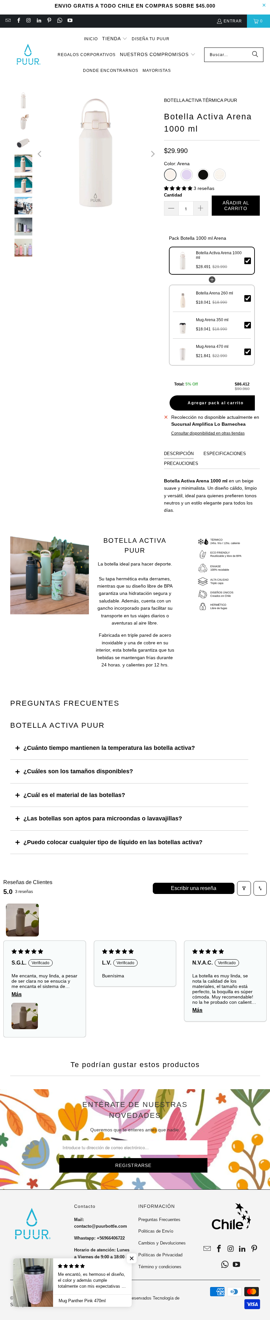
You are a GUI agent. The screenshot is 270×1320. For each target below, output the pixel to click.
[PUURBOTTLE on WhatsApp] (59, 21)
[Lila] (186, 175)
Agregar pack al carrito (215, 403)
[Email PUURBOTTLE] (8, 21)
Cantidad (173, 195)
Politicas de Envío (155, 1231)
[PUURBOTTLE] (28, 55)
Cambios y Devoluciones (162, 1243)
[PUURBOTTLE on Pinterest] (49, 21)
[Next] (152, 154)
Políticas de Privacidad (160, 1254)
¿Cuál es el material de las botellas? (74, 795)
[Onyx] (203, 175)
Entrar (233, 21)
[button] (114, 39)
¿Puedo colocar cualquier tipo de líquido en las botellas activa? (112, 842)
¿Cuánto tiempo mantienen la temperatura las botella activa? (109, 748)
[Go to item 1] (22, 920)
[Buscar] (255, 54)
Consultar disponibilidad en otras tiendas (208, 433)
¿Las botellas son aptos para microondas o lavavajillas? (102, 818)
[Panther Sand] (219, 175)
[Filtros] (244, 888)
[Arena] (170, 175)
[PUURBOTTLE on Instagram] (28, 21)
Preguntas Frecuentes (159, 1219)
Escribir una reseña (193, 888)
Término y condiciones (159, 1266)
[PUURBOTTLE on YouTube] (69, 21)
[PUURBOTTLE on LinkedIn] (38, 21)
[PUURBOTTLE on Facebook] (18, 21)
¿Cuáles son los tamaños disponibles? (78, 771)
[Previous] (40, 154)
